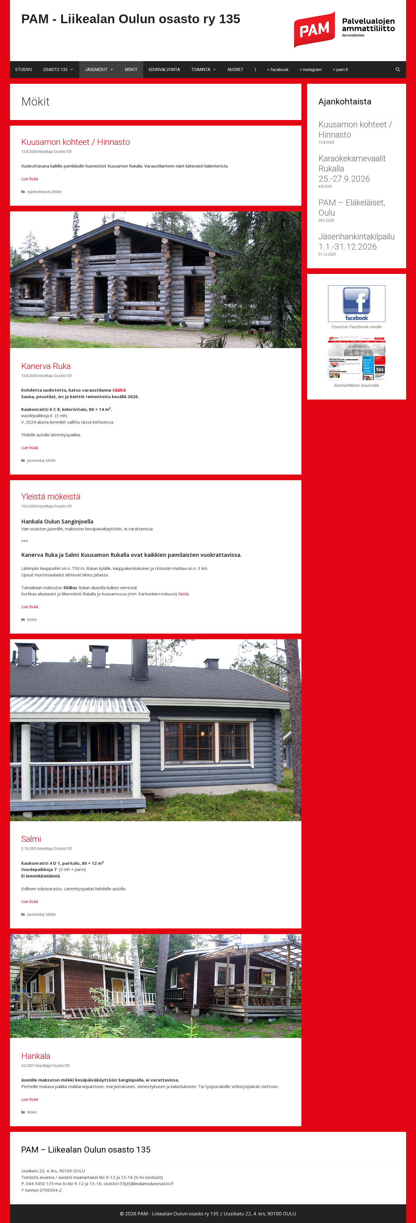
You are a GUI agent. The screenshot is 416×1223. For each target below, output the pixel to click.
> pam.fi (340, 69)
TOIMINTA (200, 69)
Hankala (35, 1056)
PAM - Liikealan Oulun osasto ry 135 (130, 19)
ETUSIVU (24, 69)
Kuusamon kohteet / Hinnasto (75, 142)
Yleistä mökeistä (50, 496)
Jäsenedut (35, 460)
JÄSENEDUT (96, 69)
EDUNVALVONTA (164, 69)
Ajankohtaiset (38, 191)
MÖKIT (131, 69)
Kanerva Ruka (46, 366)
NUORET (235, 69)
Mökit (56, 191)
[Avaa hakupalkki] (397, 69)
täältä (119, 390)
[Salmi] (155, 819)
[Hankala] (155, 1036)
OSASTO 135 (55, 69)
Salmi (31, 839)
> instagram (311, 69)
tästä (183, 594)
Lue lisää (29, 178)
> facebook (277, 69)
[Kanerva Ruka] (155, 346)
